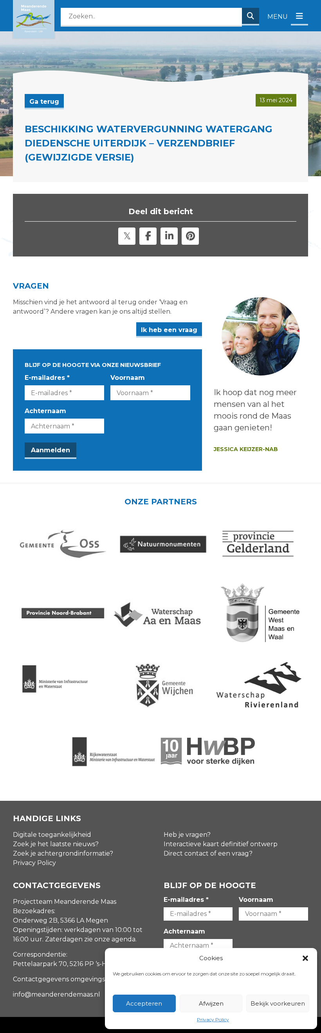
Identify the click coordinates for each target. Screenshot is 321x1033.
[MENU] (299, 16)
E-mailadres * (47, 377)
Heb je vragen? (187, 834)
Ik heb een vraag (169, 330)
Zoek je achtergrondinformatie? (63, 853)
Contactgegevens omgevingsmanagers (74, 979)
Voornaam (127, 377)
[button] (305, 958)
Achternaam (45, 411)
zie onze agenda (109, 939)
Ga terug (44, 101)
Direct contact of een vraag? (208, 853)
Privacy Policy (213, 1019)
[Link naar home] (33, 19)
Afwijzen (211, 1003)
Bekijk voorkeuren (278, 1003)
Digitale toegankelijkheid (52, 834)
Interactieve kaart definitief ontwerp (221, 844)
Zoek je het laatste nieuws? (56, 844)
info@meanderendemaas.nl (56, 994)
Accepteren (144, 1003)
